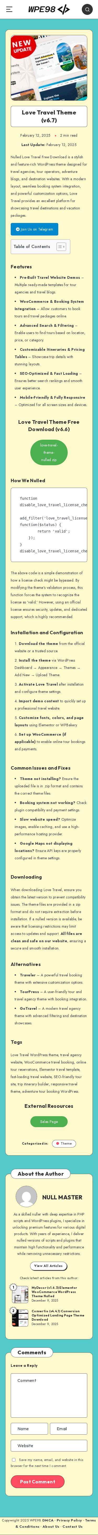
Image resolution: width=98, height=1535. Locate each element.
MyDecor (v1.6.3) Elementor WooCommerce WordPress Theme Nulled (54, 1292)
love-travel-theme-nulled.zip (49, 452)
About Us (51, 1526)
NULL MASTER (62, 1197)
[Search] (87, 9)
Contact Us (72, 1526)
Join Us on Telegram (36, 229)
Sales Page (49, 1121)
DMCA (48, 1520)
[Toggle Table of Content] (59, 246)
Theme (66, 1143)
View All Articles (48, 1266)
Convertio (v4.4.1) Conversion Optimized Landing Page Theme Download (58, 1315)
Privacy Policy (69, 1520)
